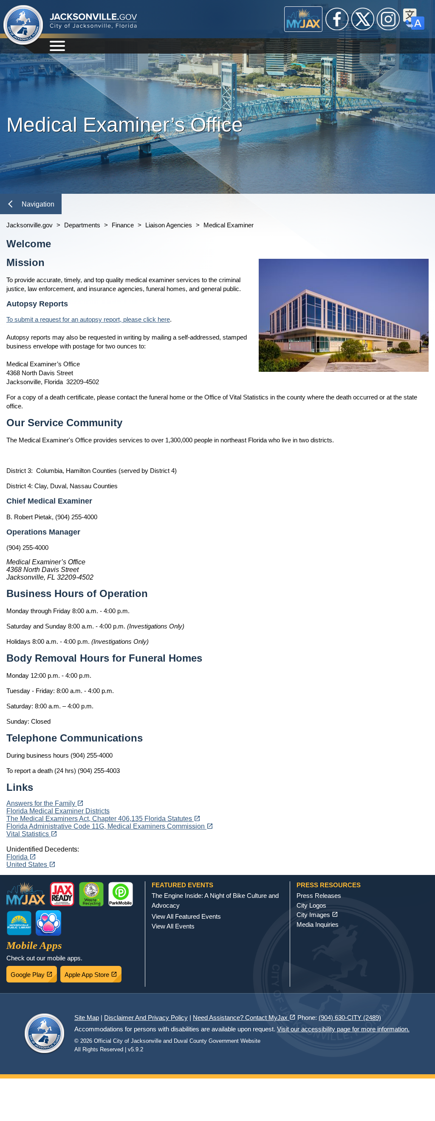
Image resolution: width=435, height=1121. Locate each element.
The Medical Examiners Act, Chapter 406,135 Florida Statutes (103, 818)
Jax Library (19, 923)
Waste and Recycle (91, 894)
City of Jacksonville (23, 25)
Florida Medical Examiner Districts (58, 811)
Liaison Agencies (168, 225)
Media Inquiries (318, 924)
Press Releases (319, 895)
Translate (414, 19)
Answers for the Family (45, 803)
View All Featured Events (186, 916)
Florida (21, 857)
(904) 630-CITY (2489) (350, 1017)
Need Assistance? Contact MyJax (244, 1017)
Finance (123, 225)
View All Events (173, 926)
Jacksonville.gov (29, 225)
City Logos (311, 905)
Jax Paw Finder (48, 923)
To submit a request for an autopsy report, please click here (88, 319)
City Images (317, 914)
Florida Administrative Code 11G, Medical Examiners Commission (109, 826)
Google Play (34, 972)
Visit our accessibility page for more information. (343, 1029)
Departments (82, 225)
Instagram (388, 19)
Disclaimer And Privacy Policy (146, 1017)
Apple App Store (93, 972)
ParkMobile (120, 894)
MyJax (303, 19)
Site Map (86, 1017)
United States (31, 864)
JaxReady (62, 894)
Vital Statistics (31, 834)
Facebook (337, 19)
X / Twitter (363, 19)
